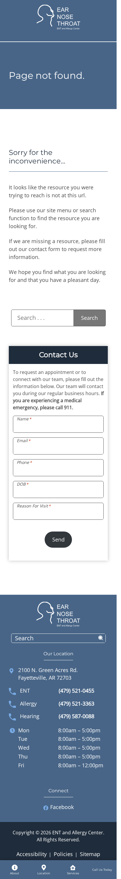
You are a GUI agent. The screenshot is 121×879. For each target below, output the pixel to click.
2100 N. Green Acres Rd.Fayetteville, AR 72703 (48, 673)
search (100, 638)
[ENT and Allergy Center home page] (58, 17)
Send (58, 539)
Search (89, 317)
